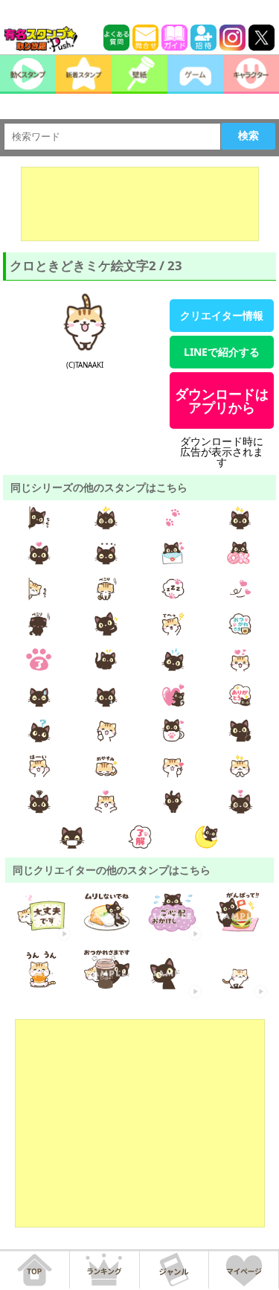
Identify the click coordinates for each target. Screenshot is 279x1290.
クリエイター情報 (221, 315)
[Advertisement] (140, 204)
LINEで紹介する (222, 352)
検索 (248, 135)
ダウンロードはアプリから (222, 400)
